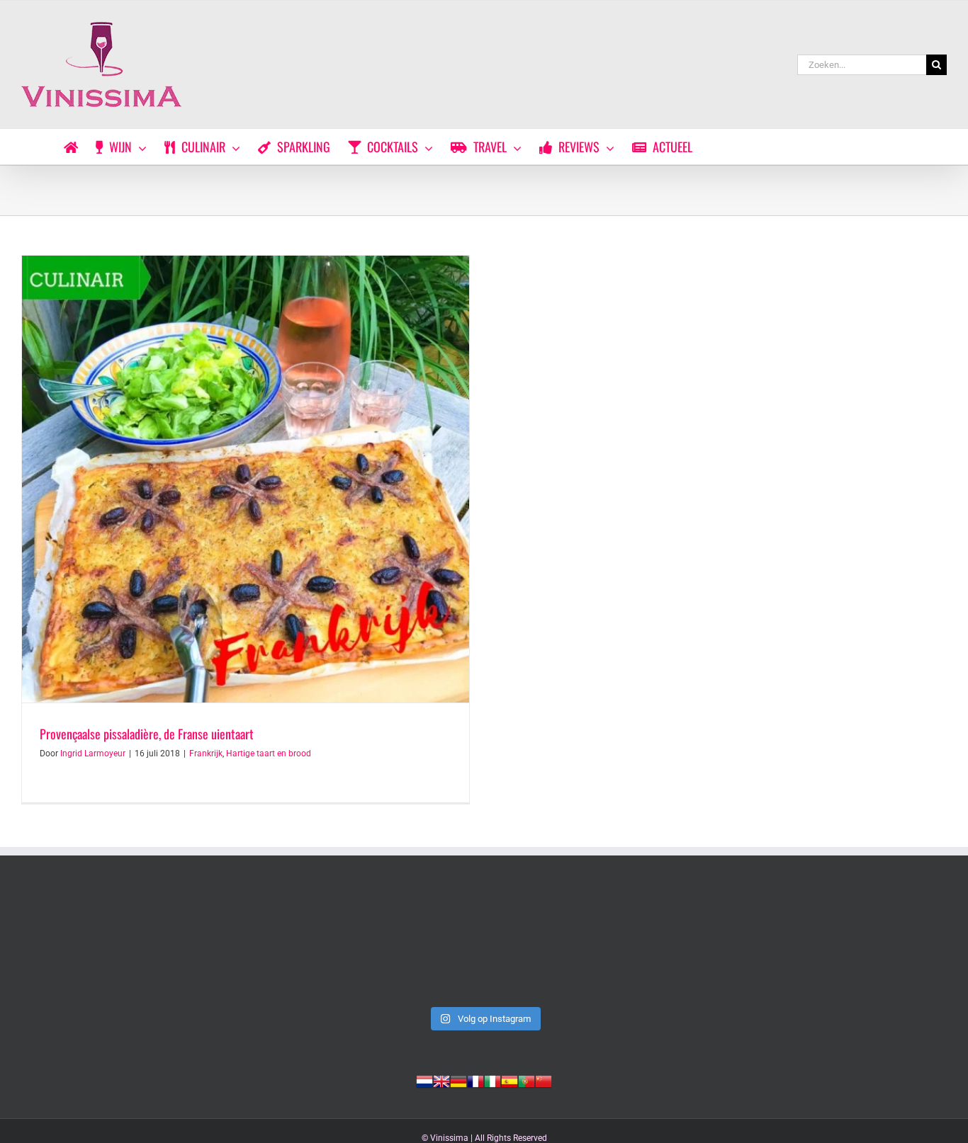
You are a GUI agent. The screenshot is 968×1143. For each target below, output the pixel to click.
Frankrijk (206, 753)
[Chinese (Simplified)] (543, 1080)
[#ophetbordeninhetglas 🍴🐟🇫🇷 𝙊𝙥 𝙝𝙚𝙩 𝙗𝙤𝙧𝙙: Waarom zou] (483, 944)
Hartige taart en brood (268, 753)
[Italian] (492, 1080)
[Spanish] (509, 1080)
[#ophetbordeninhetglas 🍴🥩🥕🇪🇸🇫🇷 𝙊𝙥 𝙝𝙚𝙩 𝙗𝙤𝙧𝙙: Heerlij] (670, 944)
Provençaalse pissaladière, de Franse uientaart (147, 733)
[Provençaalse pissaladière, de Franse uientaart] (245, 479)
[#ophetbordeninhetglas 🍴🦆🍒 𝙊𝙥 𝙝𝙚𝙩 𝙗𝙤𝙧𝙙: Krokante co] (857, 944)
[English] (441, 1080)
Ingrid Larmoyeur (92, 753)
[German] (458, 1080)
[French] (475, 1080)
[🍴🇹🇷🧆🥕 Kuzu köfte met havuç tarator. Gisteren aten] (111, 944)
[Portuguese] (526, 1080)
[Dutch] (424, 1080)
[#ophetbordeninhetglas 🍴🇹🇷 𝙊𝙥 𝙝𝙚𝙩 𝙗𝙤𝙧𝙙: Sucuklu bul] (297, 944)
